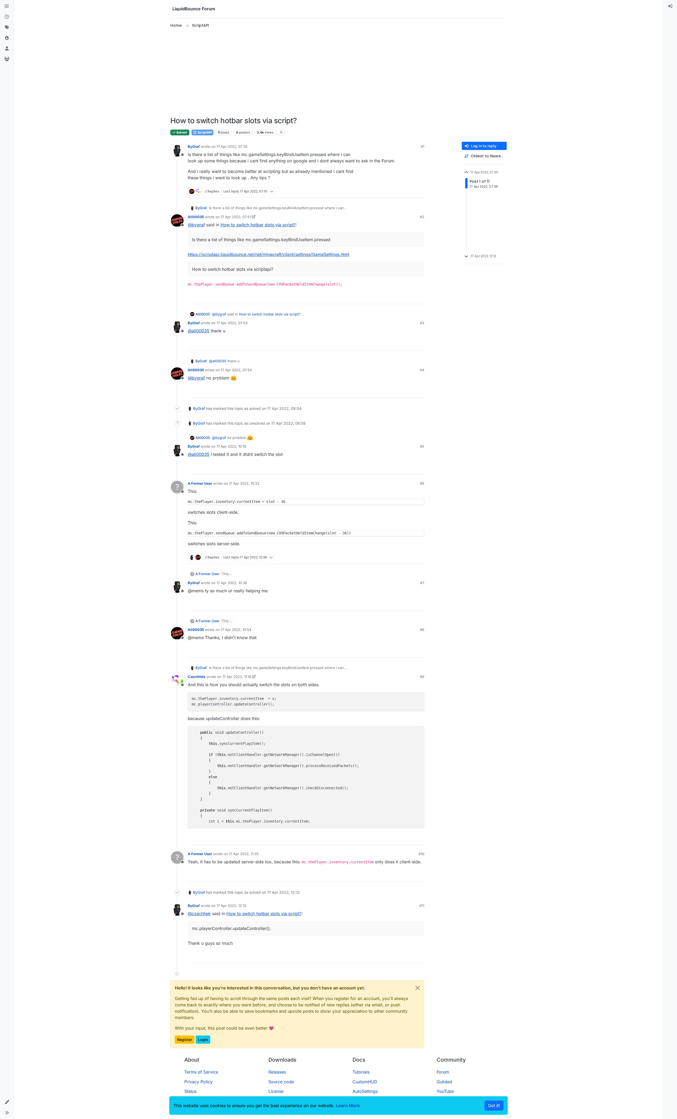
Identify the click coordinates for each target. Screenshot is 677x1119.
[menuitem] (670, 6)
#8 (422, 629)
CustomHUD (365, 1081)
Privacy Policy (198, 1081)
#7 (422, 583)
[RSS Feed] (281, 132)
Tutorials (361, 1072)
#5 (422, 446)
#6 (422, 483)
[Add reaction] (400, 191)
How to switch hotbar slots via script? (258, 224)
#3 (422, 323)
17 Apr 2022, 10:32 (244, 483)
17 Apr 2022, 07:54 (236, 370)
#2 (422, 217)
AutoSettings (365, 1091)
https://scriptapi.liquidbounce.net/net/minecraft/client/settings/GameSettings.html (268, 254)
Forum (443, 1072)
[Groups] (7, 59)
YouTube (445, 1091)
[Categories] (7, 6)
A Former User (200, 483)
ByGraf (194, 146)
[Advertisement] (338, 72)
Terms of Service (201, 1072)
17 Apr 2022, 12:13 (231, 906)
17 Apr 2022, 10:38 (232, 583)
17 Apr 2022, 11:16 (236, 677)
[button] (7, 1102)
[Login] (670, 6)
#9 (422, 677)
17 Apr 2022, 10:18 (231, 446)
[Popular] (7, 38)
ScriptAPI (204, 132)
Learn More (348, 1105)
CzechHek (196, 677)
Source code (281, 1081)
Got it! (494, 1105)
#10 (421, 854)
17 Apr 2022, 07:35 (232, 146)
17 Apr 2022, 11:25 (244, 854)
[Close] (417, 987)
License (275, 1091)
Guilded (444, 1081)
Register (184, 1039)
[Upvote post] (410, 191)
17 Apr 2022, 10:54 (236, 629)
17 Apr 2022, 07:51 (236, 217)
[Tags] (7, 27)
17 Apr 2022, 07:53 (232, 323)
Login (203, 1039)
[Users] (7, 48)
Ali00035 (196, 217)
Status (190, 1091)
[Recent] (7, 17)
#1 (422, 146)
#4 (422, 370)
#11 (421, 906)
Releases (277, 1072)
